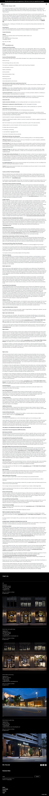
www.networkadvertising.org (16, 232)
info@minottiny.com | (6, 635)
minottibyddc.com (14, 635)
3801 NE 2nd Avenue (6, 677)
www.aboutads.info (34, 231)
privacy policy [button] (9, 779)
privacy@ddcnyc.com (9, 45)
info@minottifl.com (6, 681)
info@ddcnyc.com (6, 589)
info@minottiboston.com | (7, 726)
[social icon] (41, 765)
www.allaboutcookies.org (34, 196)
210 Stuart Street (5, 723)
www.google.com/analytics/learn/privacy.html (36, 215)
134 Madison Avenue (6, 586)
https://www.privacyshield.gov (27, 534)
